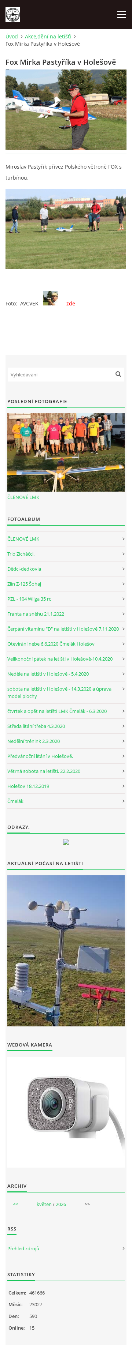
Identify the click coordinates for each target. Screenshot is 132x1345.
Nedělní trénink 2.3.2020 (33, 741)
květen (44, 1204)
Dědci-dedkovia (24, 569)
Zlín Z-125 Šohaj (24, 584)
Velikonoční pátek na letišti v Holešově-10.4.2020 (60, 658)
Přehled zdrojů (23, 1248)
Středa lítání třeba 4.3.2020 (36, 726)
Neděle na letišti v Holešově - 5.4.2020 (48, 673)
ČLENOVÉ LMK (23, 497)
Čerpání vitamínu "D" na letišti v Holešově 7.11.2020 (63, 628)
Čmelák (15, 801)
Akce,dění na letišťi (48, 36)
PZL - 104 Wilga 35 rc (29, 599)
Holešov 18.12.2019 (28, 786)
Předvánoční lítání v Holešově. (40, 756)
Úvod (12, 36)
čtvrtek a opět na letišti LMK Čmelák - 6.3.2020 (57, 711)
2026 (61, 1204)
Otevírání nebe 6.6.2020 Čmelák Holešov (51, 643)
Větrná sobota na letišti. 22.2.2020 (43, 771)
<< (15, 1204)
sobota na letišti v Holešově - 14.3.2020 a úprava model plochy (59, 692)
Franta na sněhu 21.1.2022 (35, 613)
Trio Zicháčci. (20, 554)
